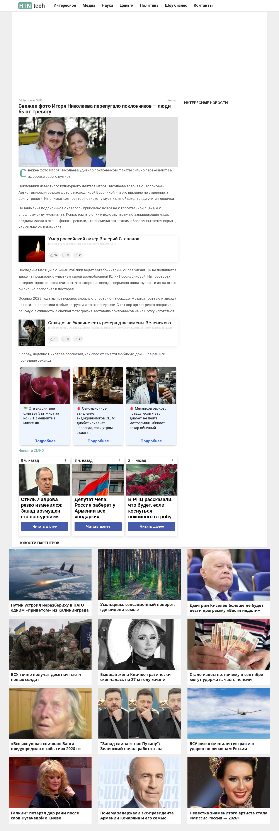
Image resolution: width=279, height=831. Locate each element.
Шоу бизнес (176, 5)
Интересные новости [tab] (206, 103)
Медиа (89, 5)
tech (32, 5)
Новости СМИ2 (31, 450)
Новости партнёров (39, 543)
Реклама (78, 19)
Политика (149, 5)
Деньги (126, 5)
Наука (107, 5)
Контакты (203, 5)
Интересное (65, 5)
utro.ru (171, 100)
